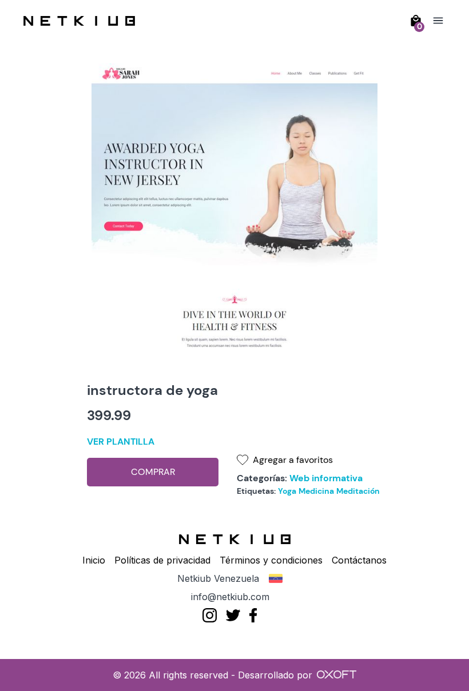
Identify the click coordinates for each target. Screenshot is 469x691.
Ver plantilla (120, 442)
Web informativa (326, 478)
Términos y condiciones (271, 560)
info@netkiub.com (230, 596)
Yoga (287, 491)
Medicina (316, 491)
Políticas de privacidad (162, 560)
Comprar (153, 472)
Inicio (93, 560)
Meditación (358, 491)
